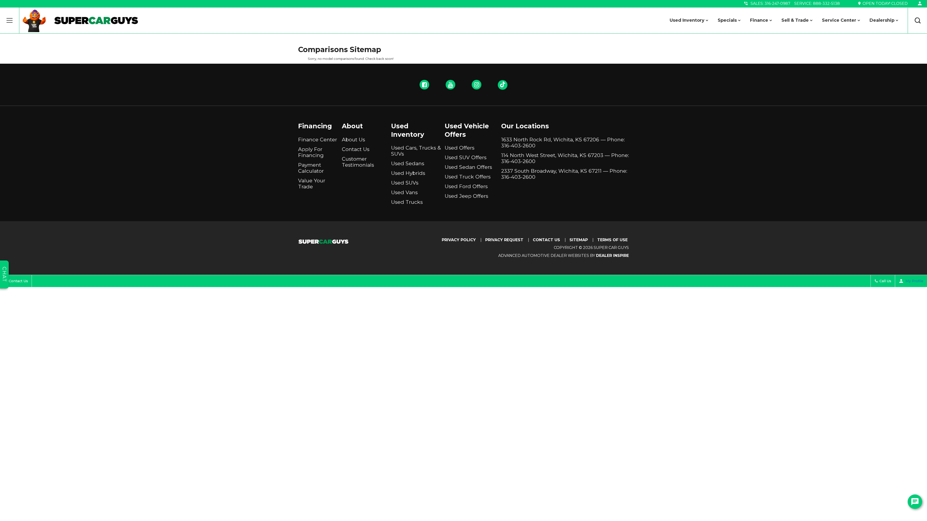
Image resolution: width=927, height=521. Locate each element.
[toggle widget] (915, 501)
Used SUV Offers (465, 157)
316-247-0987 (777, 3)
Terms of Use (612, 240)
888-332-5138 (826, 3)
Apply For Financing (311, 152)
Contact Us (355, 149)
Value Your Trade (311, 184)
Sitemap (578, 240)
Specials (727, 20)
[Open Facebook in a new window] (424, 84)
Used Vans (404, 192)
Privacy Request (504, 240)
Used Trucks (407, 202)
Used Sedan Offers (468, 167)
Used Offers (459, 148)
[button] (9, 20)
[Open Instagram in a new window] (476, 84)
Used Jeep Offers (466, 196)
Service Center (839, 20)
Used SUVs (404, 183)
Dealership (882, 20)
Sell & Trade (795, 20)
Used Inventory (687, 20)
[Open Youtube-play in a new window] (450, 84)
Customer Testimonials (358, 162)
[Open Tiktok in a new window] (502, 85)
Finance (759, 20)
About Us (353, 140)
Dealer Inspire (612, 255)
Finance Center (317, 140)
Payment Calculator (311, 168)
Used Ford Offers (466, 186)
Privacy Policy (459, 240)
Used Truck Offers (468, 177)
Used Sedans (407, 163)
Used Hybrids (408, 173)
